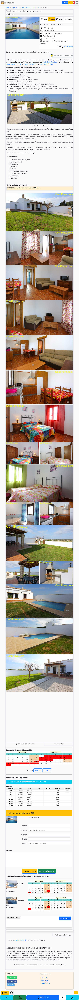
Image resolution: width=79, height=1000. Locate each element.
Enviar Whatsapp (46, 871)
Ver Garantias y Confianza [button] (63, 55)
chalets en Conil (20, 940)
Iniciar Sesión (65, 918)
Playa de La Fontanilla (13, 64)
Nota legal (44, 980)
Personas (23, 830)
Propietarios (45, 983)
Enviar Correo (30, 871)
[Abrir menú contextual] (76, 2)
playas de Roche (30, 64)
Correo (24, 839)
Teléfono (23, 835)
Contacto (44, 977)
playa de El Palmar (46, 64)
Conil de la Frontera (49, 62)
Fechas (24, 843)
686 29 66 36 (68, 47)
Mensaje (9, 850)
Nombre (24, 826)
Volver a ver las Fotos (63, 935)
